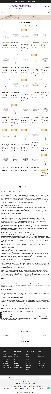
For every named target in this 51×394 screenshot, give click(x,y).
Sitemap (16, 363)
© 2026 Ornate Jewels (21, 392)
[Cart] (43, 6)
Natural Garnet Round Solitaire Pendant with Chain (6, 92)
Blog (15, 354)
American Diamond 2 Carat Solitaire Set (6, 42)
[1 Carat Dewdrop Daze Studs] (25, 86)
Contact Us (16, 358)
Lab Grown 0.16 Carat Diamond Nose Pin (35, 69)
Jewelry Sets (28, 365)
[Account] (48, 6)
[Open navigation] (2, 7)
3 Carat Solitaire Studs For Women (35, 117)
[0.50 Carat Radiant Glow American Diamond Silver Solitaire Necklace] (15, 59)
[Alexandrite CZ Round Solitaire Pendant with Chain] (45, 84)
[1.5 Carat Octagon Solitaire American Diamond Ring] (15, 84)
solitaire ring (17, 228)
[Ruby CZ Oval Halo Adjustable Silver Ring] (25, 159)
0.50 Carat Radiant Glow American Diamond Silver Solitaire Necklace (15, 67)
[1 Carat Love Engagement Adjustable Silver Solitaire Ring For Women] (6, 59)
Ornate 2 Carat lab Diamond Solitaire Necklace (25, 144)
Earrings (27, 356)
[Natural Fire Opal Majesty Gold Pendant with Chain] (45, 136)
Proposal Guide (41, 365)
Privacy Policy (17, 361)
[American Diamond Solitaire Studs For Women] (35, 159)
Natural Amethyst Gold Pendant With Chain (45, 169)
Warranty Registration (18, 367)
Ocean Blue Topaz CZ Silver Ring (6, 167)
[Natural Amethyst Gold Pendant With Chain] (45, 161)
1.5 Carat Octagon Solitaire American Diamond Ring (15, 92)
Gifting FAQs (17, 365)
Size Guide (40, 354)
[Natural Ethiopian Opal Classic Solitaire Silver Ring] (6, 109)
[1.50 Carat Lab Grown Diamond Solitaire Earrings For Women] (6, 136)
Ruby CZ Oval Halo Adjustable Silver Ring (25, 167)
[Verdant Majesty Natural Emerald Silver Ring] (45, 109)
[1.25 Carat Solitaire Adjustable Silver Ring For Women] (25, 59)
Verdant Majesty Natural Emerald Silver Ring (45, 117)
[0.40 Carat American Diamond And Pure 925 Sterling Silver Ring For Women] (35, 34)
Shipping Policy (6, 361)
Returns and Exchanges (7, 359)
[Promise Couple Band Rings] (35, 134)
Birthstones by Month (42, 358)
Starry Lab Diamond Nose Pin (15, 144)
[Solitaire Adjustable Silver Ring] (45, 59)
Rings (27, 354)
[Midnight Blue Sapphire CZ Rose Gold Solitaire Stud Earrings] (15, 159)
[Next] (38, 186)
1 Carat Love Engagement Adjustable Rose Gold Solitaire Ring (35, 92)
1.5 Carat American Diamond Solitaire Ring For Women (25, 117)
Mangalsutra (28, 367)
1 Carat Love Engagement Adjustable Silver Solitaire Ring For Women (6, 67)
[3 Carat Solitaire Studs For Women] (35, 109)
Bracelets (28, 359)
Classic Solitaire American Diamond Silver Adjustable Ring (15, 42)
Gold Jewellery (29, 369)
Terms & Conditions (7, 367)
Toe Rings (28, 363)
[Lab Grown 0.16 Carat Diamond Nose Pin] (35, 61)
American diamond (23, 218)
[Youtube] (28, 341)
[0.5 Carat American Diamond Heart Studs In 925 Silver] (45, 34)
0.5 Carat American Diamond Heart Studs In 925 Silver (45, 42)
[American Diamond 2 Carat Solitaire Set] (6, 34)
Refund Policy (5, 363)
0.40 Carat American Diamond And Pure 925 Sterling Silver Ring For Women (35, 42)
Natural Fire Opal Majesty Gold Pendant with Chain (45, 144)
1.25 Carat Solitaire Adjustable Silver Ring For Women (25, 67)
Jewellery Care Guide (42, 367)
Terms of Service (6, 365)
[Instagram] (23, 341)
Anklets (27, 361)
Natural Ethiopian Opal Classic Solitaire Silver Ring (6, 117)
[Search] (48, 12)
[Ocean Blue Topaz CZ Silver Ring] (6, 159)
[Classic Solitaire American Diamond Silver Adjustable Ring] (15, 34)
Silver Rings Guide (41, 363)
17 (30, 186)
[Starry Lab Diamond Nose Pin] (15, 136)
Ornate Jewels (4, 261)
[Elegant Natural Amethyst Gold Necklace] (15, 111)
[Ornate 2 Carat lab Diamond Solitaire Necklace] (25, 136)
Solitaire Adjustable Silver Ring (45, 67)
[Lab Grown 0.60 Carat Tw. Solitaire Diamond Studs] (25, 36)
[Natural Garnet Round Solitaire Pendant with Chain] (6, 84)
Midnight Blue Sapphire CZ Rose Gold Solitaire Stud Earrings (15, 167)
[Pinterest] (25, 341)
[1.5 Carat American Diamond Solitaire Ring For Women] (25, 109)
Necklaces (28, 358)
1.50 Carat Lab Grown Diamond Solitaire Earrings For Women (6, 144)
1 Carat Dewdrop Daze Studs (25, 94)
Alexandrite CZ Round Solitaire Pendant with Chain (45, 92)
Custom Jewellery (41, 356)
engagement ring (35, 300)
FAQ (15, 359)
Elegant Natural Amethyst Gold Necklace (15, 119)
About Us (4, 354)
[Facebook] (21, 341)
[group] (5, 44)
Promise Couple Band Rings (35, 142)
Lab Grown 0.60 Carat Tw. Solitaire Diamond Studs (25, 44)
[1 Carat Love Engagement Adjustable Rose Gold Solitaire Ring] (35, 84)
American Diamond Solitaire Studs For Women (35, 167)
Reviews (16, 356)
